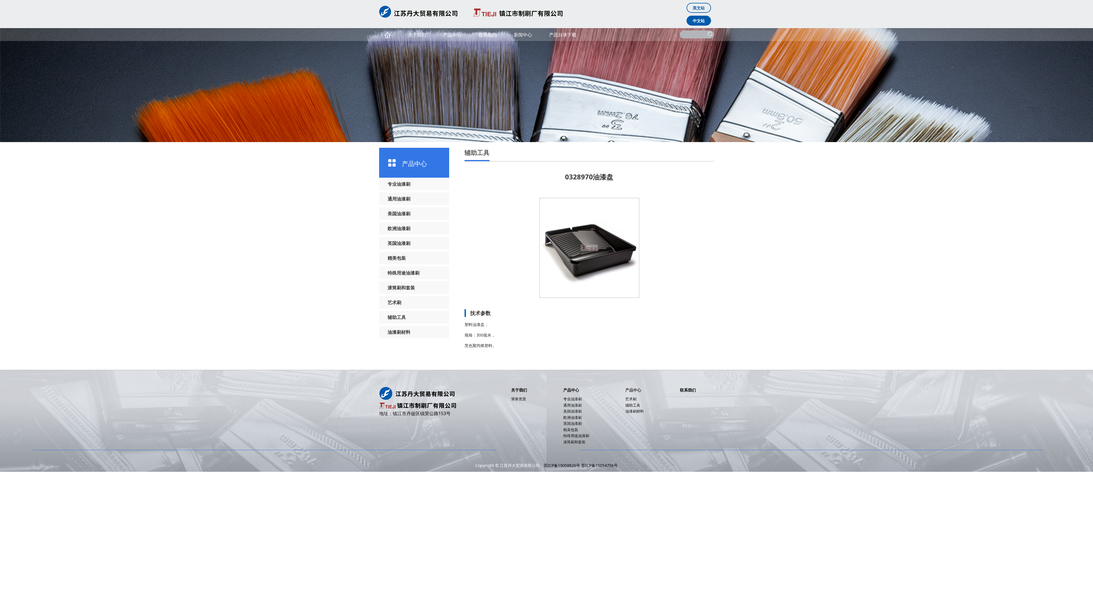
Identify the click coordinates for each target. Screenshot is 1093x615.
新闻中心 (523, 35)
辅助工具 (397, 317)
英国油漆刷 (399, 243)
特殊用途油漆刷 (404, 273)
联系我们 (487, 35)
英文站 (699, 8)
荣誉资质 (518, 398)
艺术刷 (394, 302)
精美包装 (397, 258)
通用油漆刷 (399, 199)
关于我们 (417, 35)
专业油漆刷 (399, 184)
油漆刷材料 (399, 332)
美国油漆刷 (399, 213)
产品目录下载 (562, 35)
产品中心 (452, 35)
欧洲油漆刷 (399, 228)
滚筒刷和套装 (401, 287)
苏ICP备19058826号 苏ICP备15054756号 (581, 465)
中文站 (699, 20)
